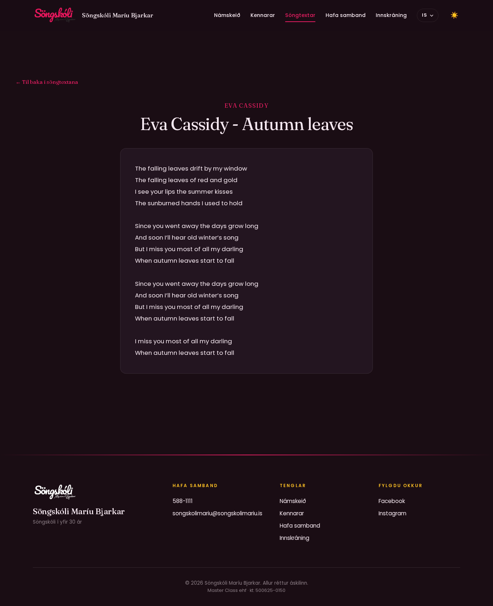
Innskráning (391, 15)
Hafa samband (346, 15)
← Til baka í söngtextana (47, 81)
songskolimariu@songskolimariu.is (217, 513)
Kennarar (262, 15)
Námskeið (227, 15)
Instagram (392, 513)
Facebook (392, 501)
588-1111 (183, 501)
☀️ (454, 15)
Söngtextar (300, 15)
